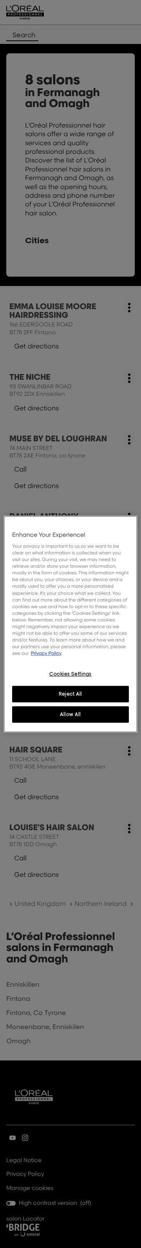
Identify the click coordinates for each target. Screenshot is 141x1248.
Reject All (70, 694)
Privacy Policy (46, 653)
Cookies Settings (70, 674)
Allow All (70, 714)
